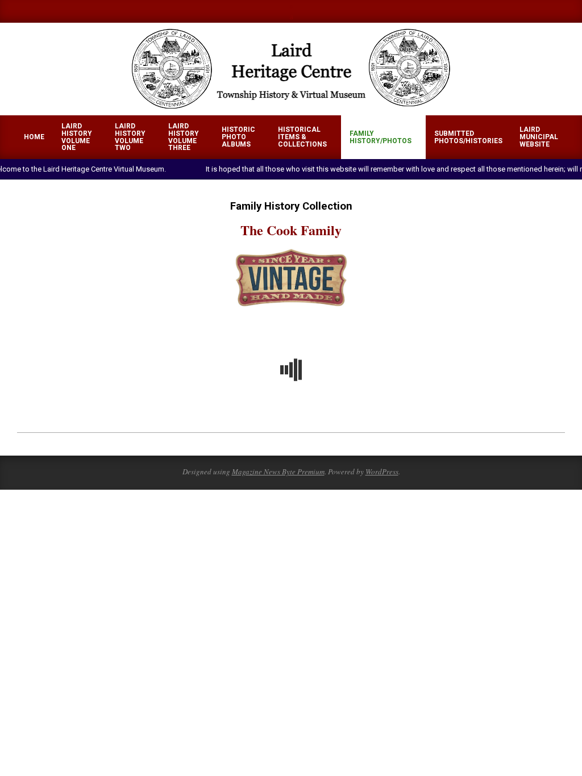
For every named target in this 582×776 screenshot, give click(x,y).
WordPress (381, 471)
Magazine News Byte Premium (278, 471)
